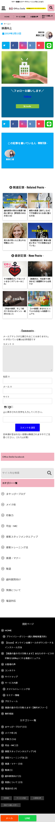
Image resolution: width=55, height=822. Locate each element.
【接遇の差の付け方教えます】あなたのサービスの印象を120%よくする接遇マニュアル (29, 655)
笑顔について (13, 590)
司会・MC (11, 525)
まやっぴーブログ (16, 493)
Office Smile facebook (13, 456)
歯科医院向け (13, 579)
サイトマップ (11, 676)
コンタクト (10, 670)
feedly (28, 106)
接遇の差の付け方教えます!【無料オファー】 (26, 707)
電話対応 (11, 600)
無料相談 (9, 713)
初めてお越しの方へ (47, 16)
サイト (6, 396)
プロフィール (11, 701)
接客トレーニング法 (17, 547)
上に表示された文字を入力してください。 (23, 412)
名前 (6, 376)
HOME (6, 17)
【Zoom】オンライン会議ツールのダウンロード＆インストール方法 (29, 644)
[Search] (49, 473)
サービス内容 (20, 17)
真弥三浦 (40, 35)
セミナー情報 (12, 695)
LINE (27, 818)
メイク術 (11, 504)
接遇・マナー (13, 558)
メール (7, 386)
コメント (8, 344)
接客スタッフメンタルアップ (22, 536)
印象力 (9, 515)
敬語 (8, 568)
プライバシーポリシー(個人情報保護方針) (26, 636)
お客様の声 (34, 17)
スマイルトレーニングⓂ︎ (18, 689)
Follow (27, 96)
